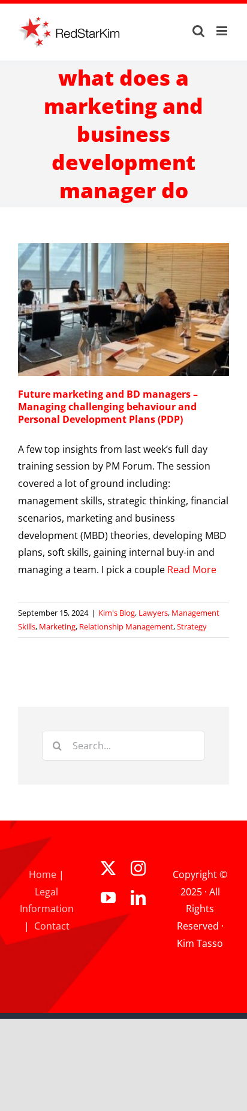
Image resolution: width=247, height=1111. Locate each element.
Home (42, 874)
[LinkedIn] (138, 897)
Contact (52, 926)
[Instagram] (138, 868)
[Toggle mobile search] (198, 31)
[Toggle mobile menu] (222, 31)
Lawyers (153, 612)
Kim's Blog (116, 612)
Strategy (192, 626)
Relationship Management (126, 626)
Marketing (57, 626)
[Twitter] (108, 868)
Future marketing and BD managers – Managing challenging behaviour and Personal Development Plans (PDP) (108, 407)
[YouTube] (108, 897)
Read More (191, 569)
